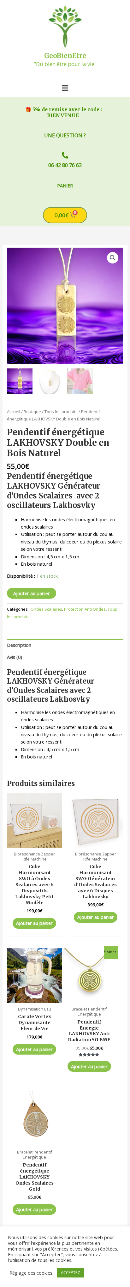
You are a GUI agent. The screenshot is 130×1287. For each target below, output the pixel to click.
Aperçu (34, 842)
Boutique (32, 411)
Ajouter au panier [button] (34, 923)
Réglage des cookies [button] (30, 1273)
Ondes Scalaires (46, 609)
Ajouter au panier (31, 593)
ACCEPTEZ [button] (70, 1272)
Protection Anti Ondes (85, 609)
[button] (65, 88)
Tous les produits (61, 411)
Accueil (13, 411)
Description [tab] (19, 645)
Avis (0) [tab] (14, 657)
